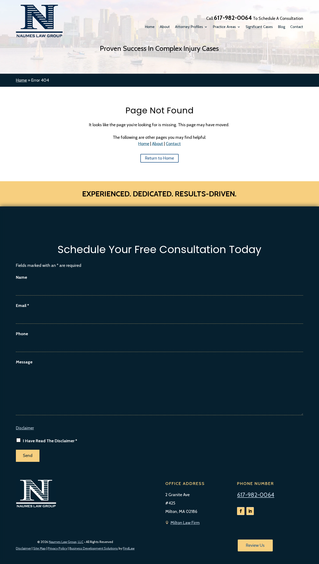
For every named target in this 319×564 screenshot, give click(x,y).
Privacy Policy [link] (57, 548)
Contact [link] (296, 26)
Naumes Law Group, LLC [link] (66, 542)
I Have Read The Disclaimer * (50, 440)
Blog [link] (281, 26)
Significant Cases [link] (259, 26)
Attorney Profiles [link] (189, 26)
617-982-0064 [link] (233, 17)
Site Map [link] (39, 548)
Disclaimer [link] (23, 548)
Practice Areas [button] (224, 26)
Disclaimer (25, 428)
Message (24, 362)
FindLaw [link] (129, 548)
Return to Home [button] (159, 158)
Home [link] (150, 26)
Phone (22, 333)
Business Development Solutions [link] (93, 548)
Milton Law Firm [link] (185, 522)
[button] (241, 511)
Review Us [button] (255, 545)
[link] (39, 21)
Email (22, 305)
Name (21, 277)
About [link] (165, 26)
